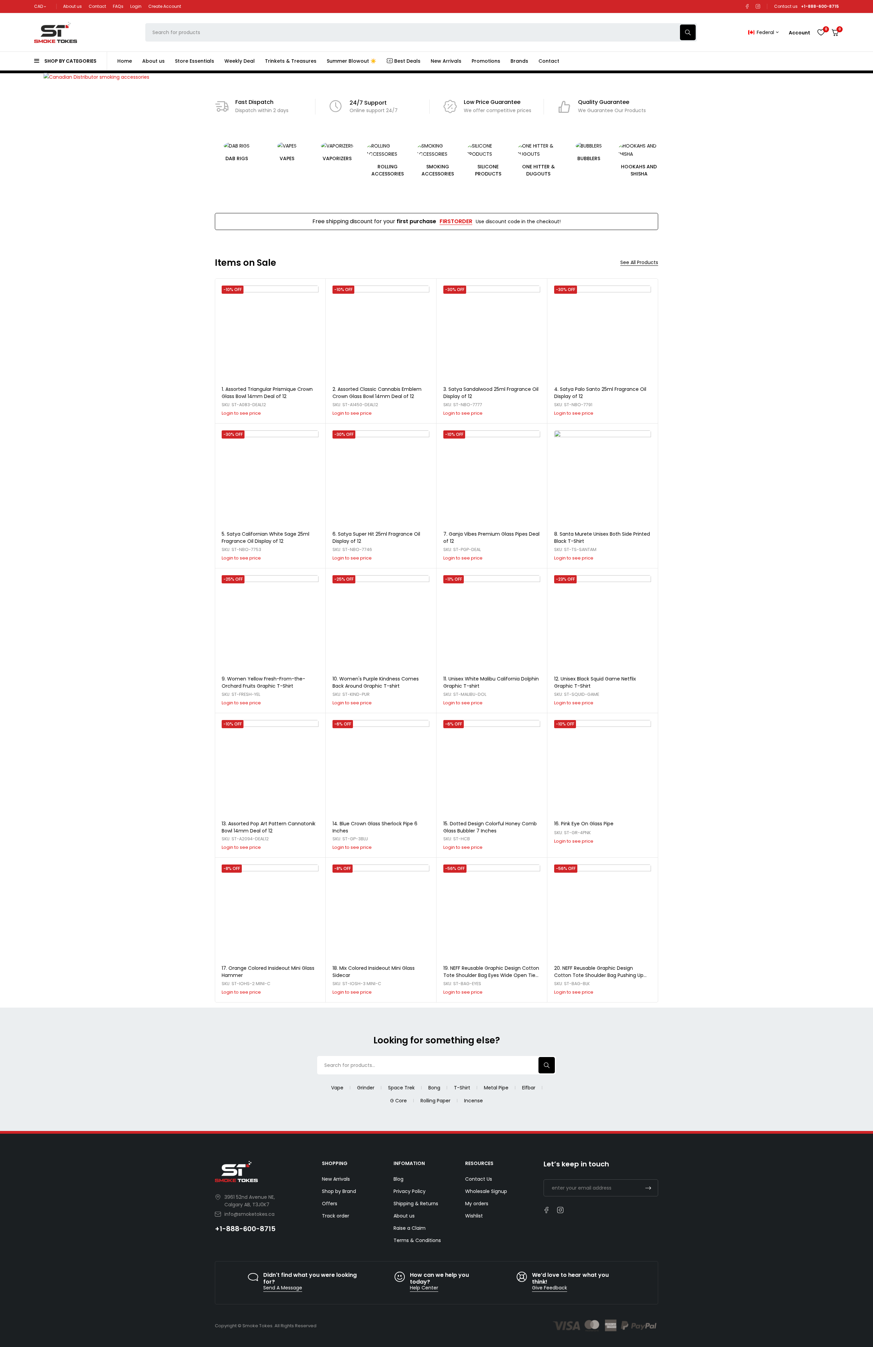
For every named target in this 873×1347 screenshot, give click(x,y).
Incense (473, 1101)
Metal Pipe (496, 1088)
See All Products (639, 262)
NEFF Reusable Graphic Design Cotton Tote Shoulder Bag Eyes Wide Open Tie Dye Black (491, 975)
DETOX (639, 158)
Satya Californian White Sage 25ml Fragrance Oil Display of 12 (265, 538)
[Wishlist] (821, 32)
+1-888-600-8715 (245, 1229)
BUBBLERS (538, 158)
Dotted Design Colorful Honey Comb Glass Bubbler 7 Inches (490, 827)
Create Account (164, 6)
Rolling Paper (435, 1101)
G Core (398, 1101)
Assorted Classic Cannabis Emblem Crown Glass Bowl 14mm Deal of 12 (376, 393)
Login (136, 6)
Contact (97, 6)
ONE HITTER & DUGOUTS (488, 170)
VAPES (236, 158)
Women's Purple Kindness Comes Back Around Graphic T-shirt (375, 682)
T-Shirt (462, 1088)
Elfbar (528, 1088)
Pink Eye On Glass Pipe (587, 823)
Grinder (365, 1088)
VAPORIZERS (286, 158)
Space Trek (401, 1088)
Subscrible (648, 1188)
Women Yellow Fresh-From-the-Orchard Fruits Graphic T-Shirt (263, 682)
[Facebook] (747, 6)
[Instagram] (758, 6)
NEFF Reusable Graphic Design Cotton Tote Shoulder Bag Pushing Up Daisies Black (598, 975)
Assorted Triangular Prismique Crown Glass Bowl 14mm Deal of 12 (267, 393)
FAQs (118, 6)
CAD (38, 6)
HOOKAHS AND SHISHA (589, 170)
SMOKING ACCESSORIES (387, 170)
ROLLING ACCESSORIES (337, 170)
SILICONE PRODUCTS (438, 170)
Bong (434, 1088)
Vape (337, 1088)
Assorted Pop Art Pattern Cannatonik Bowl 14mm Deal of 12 (268, 827)
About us (72, 6)
